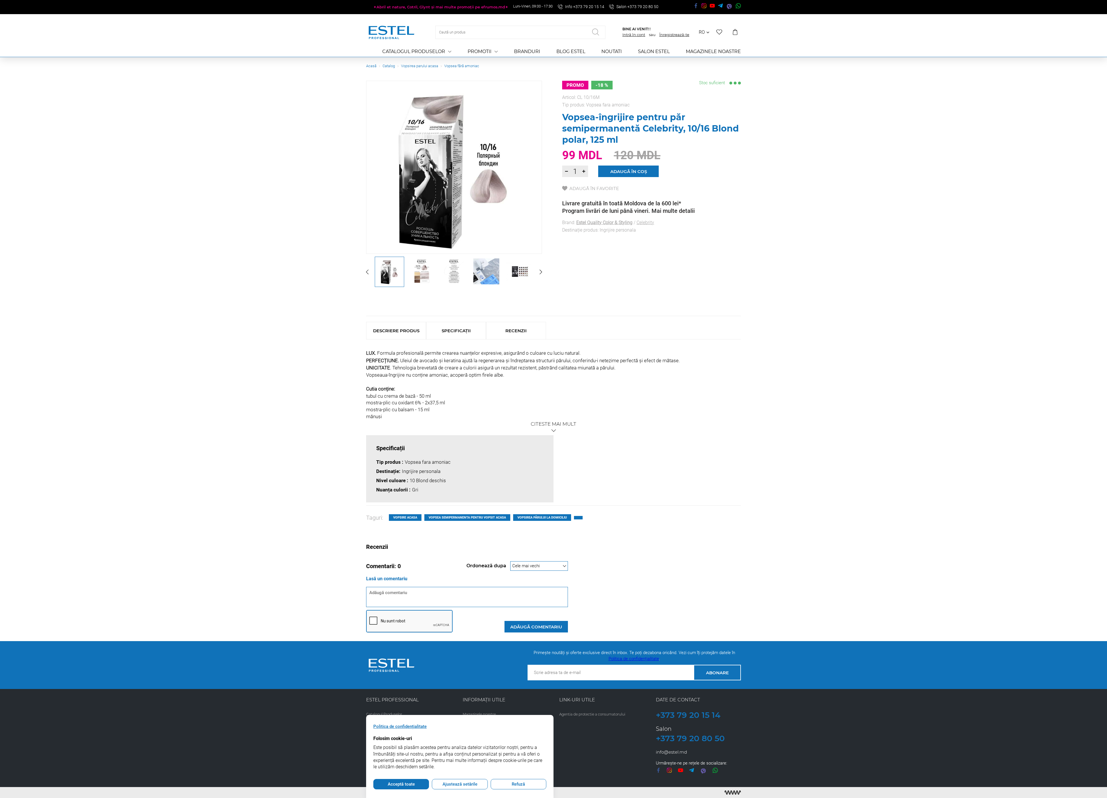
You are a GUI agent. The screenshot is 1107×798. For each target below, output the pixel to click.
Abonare (717, 672)
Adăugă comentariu (536, 627)
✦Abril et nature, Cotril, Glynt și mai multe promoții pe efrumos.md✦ (440, 7)
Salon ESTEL (654, 51)
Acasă (371, 66)
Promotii (480, 51)
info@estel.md (671, 752)
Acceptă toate (401, 784)
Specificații (456, 330)
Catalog (389, 66)
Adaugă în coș (628, 171)
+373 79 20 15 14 (688, 715)
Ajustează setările (460, 784)
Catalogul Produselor (413, 51)
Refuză (518, 784)
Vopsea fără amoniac (461, 66)
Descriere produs (396, 330)
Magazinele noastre (713, 51)
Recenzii (516, 330)
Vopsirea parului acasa (419, 66)
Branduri (527, 51)
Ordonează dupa (486, 565)
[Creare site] (732, 792)
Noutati (611, 51)
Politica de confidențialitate (634, 658)
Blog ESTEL (570, 51)
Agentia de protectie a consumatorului (592, 714)
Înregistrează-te (674, 34)
